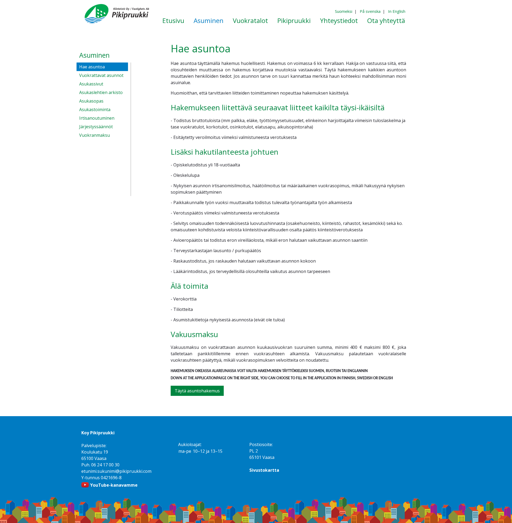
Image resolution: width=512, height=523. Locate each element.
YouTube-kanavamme (114, 485)
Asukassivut (91, 84)
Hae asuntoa (92, 67)
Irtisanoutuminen (96, 118)
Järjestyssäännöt (96, 127)
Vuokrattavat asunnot (101, 75)
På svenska (370, 11)
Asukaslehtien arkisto (101, 92)
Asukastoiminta (94, 109)
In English (396, 11)
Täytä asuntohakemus (197, 391)
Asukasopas (91, 101)
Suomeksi (343, 11)
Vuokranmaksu (94, 135)
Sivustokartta (264, 470)
